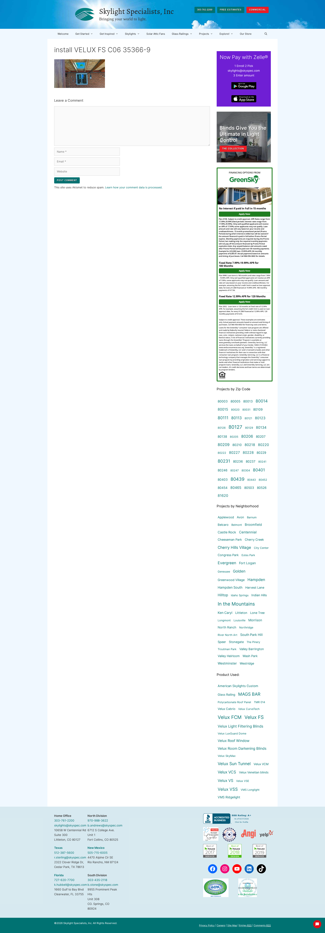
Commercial (257, 9)
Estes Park (248, 555)
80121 (248, 418)
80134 (261, 427)
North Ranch (227, 627)
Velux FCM (230, 717)
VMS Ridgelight (229, 797)
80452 (263, 479)
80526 (262, 488)
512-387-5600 (64, 852)
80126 (222, 427)
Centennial (248, 532)
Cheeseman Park (230, 539)
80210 (237, 445)
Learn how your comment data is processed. (133, 187)
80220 (263, 445)
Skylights (130, 33)
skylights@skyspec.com (70, 825)
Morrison (255, 620)
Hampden (256, 579)
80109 (258, 409)
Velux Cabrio (226, 709)
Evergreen (227, 563)
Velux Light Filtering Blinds (240, 726)
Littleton (241, 613)
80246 (223, 470)
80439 (237, 479)
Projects (204, 33)
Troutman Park (227, 649)
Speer (222, 642)
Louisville (239, 620)
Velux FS (254, 717)
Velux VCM (261, 764)
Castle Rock (227, 532)
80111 (223, 417)
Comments (262, 925)
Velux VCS (227, 772)
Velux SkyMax (227, 756)
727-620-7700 (64, 880)
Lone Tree (257, 613)
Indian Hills (259, 595)
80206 (247, 436)
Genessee (224, 571)
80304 (246, 470)
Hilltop (223, 595)
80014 (262, 401)
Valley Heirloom (229, 656)
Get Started (82, 33)
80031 (246, 409)
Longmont (224, 620)
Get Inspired (107, 33)
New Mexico (96, 847)
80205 (234, 436)
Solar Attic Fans (155, 33)
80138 (222, 436)
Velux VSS (228, 789)
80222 (222, 452)
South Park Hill (251, 635)
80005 (235, 401)
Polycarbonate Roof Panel (234, 702)
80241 (262, 461)
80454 (223, 488)
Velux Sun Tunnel (234, 763)
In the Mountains (236, 604)
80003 (223, 401)
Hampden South (230, 587)
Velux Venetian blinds (253, 772)
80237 (250, 461)
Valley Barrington (251, 649)
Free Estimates (231, 9)
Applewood (226, 517)
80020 (235, 409)
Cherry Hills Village (234, 547)
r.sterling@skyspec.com (70, 857)
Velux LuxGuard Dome (232, 733)
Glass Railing (226, 694)
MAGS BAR (249, 694)
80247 (234, 470)
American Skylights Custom (238, 686)
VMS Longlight (250, 789)
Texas (58, 847)
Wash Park (250, 656)
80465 (235, 487)
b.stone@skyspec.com (103, 884)
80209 (224, 444)
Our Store (246, 33)
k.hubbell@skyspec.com (70, 884)
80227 (234, 452)
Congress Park (228, 555)
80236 (238, 461)
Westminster (227, 663)
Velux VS (225, 780)
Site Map (232, 925)
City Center (261, 548)
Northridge (246, 627)
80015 (223, 409)
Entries (245, 925)
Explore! (224, 33)
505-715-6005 (97, 852)
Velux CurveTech (248, 709)
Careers (221, 925)
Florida (59, 875)
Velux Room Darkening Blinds (242, 748)
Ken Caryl (225, 613)
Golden (239, 571)
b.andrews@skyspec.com (105, 825)
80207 (261, 436)
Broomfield (253, 525)
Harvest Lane (254, 587)
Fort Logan (247, 563)
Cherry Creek (254, 539)
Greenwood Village (231, 580)
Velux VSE (242, 781)
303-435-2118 (97, 880)
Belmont (236, 524)
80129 (249, 427)
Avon (240, 517)
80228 (248, 452)
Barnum (252, 517)
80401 (259, 470)
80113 (236, 418)
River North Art (227, 635)
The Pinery (253, 642)
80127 (235, 427)
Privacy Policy (207, 925)
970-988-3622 (98, 820)
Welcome (63, 33)
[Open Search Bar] (266, 34)
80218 (250, 445)
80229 (261, 452)
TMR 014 (259, 702)
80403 (223, 479)
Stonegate (236, 642)
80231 (224, 461)
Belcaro (223, 524)
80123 (260, 418)
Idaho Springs (239, 595)
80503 (249, 488)
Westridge (247, 663)
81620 (223, 495)
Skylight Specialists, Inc (136, 11)
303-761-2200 (204, 9)
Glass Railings (180, 33)
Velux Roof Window (234, 741)
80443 (251, 479)
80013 (248, 401)
